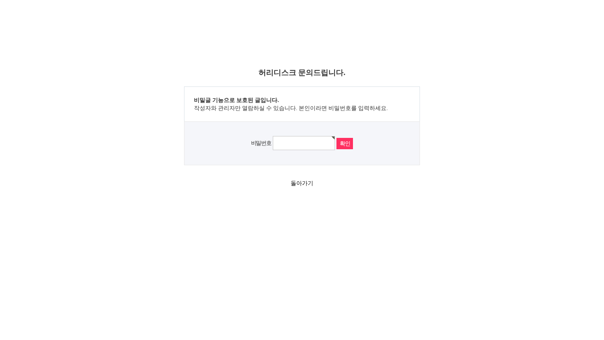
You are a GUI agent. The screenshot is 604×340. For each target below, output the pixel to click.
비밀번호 (261, 143)
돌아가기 (302, 183)
